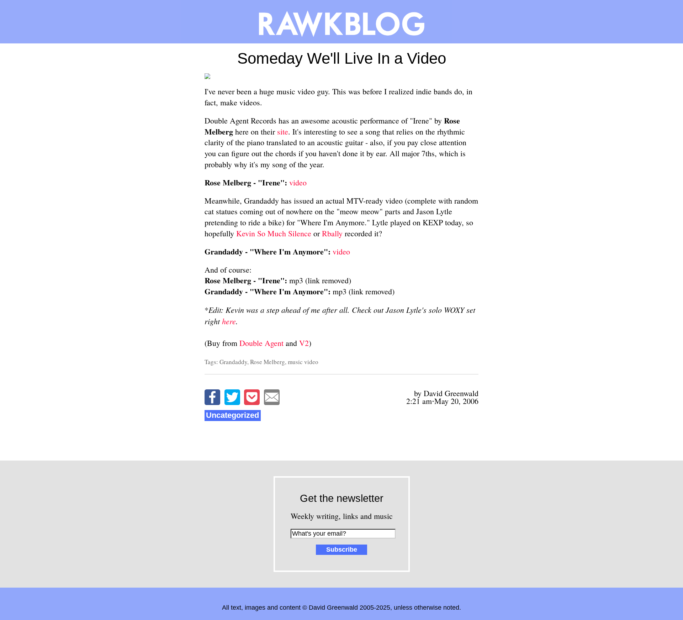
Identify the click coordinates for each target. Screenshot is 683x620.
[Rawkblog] (341, 21)
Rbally (332, 233)
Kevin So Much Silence (273, 233)
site (282, 131)
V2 (304, 343)
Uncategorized (232, 415)
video (298, 182)
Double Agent (261, 343)
